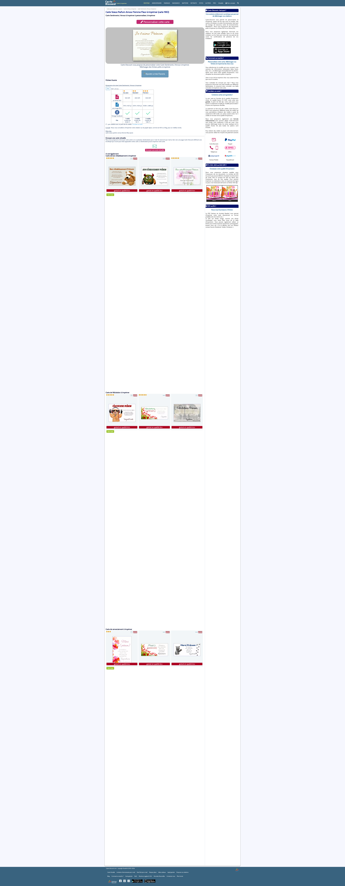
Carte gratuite (128, 876)
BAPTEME (185, 3)
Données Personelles (159, 876)
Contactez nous (171, 876)
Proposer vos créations (182, 872)
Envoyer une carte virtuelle (155, 150)
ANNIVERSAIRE (157, 3)
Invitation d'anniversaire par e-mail (126, 872)
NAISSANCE (176, 3)
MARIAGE (167, 3)
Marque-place (152, 872)
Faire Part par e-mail (142, 872)
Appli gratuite (171, 872)
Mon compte (231, 3)
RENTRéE (147, 3)
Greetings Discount (114, 882)
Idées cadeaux (162, 872)
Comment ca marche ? (117, 876)
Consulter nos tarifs (137, 124)
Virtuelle (220, 3)
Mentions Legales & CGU (145, 876)
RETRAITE (194, 3)
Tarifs (135, 876)
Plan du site (180, 876)
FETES (201, 3)
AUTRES (208, 3)
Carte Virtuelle (111, 872)
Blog (108, 876)
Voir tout (110, 195)
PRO (214, 3)
